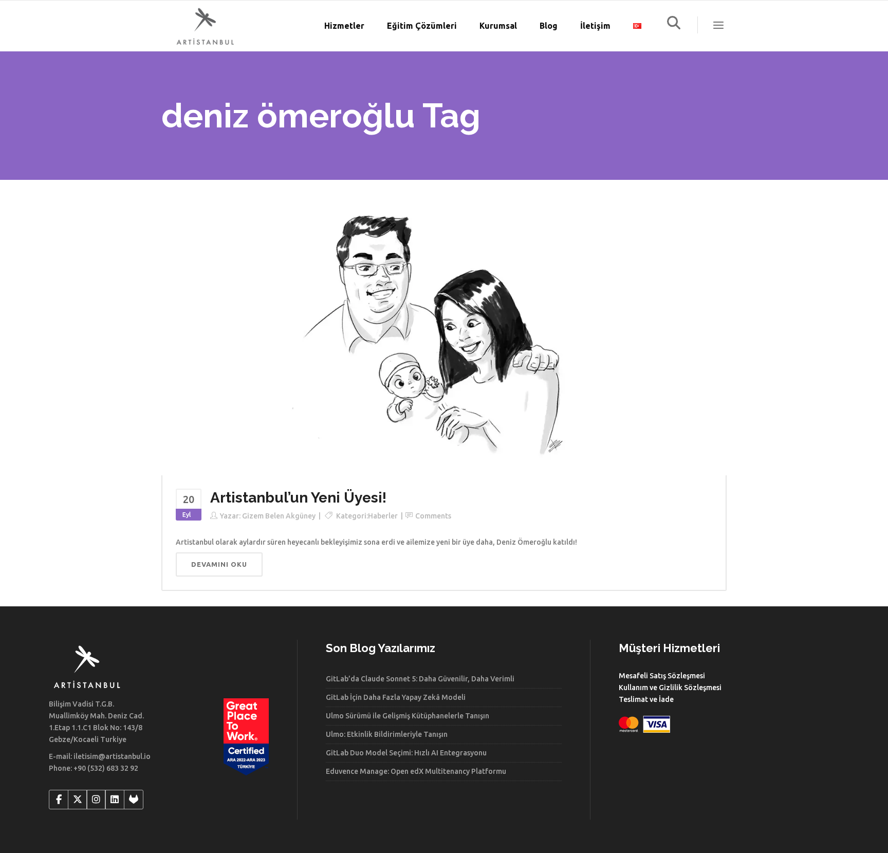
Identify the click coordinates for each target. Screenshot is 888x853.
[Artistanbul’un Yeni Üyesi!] (444, 338)
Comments (433, 516)
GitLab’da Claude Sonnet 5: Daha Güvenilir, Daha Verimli (420, 679)
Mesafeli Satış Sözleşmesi (662, 676)
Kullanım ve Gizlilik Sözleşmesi (670, 687)
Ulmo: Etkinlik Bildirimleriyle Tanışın (387, 734)
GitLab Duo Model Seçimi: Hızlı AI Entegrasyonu (406, 753)
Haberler (383, 516)
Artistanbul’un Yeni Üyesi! (298, 497)
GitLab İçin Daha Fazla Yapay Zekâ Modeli (396, 697)
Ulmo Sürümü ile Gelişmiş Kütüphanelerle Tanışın (407, 716)
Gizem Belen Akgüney (279, 516)
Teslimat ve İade (646, 699)
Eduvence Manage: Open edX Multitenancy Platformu (416, 771)
